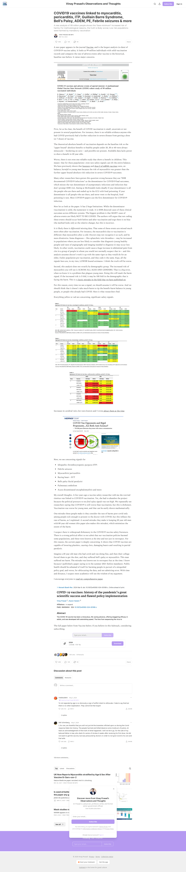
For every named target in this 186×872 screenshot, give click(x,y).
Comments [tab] (59, 678)
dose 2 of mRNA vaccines (106, 166)
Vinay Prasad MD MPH (66, 34)
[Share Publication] (159, 4)
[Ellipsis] (131, 697)
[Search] (155, 4)
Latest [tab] (62, 768)
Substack (82, 867)
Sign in (179, 4)
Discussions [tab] (70, 768)
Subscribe (168, 4)
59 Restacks (80, 655)
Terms (97, 857)
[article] (93, 780)
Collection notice (107, 857)
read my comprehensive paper (89, 579)
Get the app (103, 862)
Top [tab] (56, 768)
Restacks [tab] (68, 678)
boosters (86, 166)
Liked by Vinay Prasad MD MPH (70, 700)
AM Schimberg (64, 722)
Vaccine (89, 47)
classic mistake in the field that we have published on (101, 279)
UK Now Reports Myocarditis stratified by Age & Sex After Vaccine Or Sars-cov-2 (82, 776)
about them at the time (113, 411)
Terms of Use (103, 827)
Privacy (91, 857)
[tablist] (63, 678)
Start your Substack (87, 862)
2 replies (64, 715)
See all (58, 824)
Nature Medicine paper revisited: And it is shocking (73, 780)
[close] (113, 789)
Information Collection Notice (92, 829)
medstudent (63, 697)
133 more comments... (61, 758)
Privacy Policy (109, 829)
